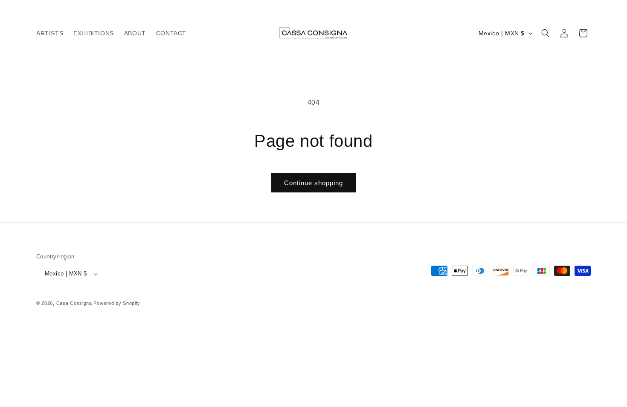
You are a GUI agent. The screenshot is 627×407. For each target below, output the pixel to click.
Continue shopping (313, 182)
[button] (545, 33)
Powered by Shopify (116, 303)
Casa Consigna (74, 303)
